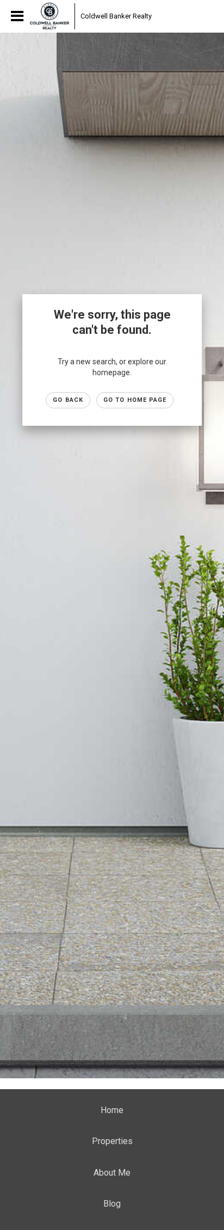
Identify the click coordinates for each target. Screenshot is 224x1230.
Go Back (68, 399)
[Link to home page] (49, 16)
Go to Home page (135, 399)
